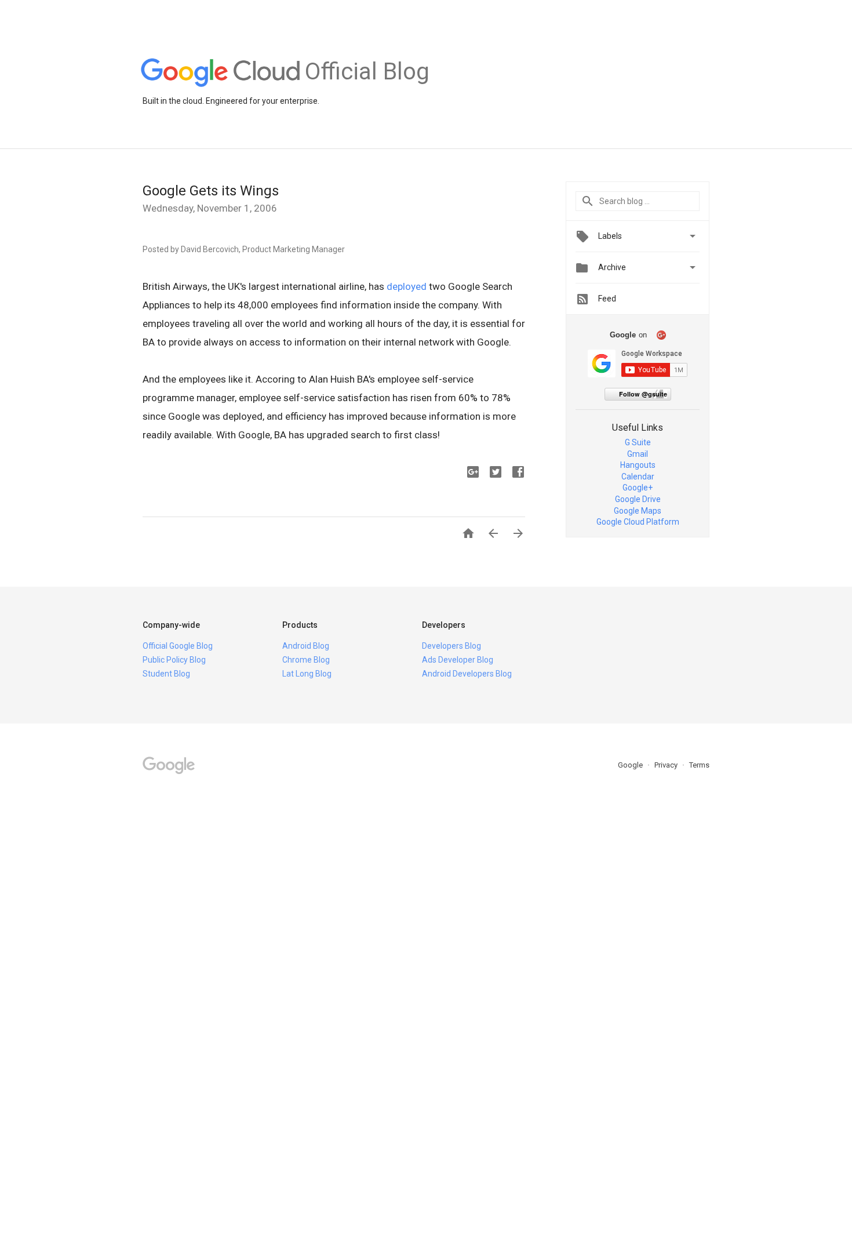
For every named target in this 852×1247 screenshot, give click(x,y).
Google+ (637, 487)
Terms (699, 765)
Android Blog (305, 645)
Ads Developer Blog (457, 659)
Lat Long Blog (307, 673)
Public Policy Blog (174, 659)
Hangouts (638, 465)
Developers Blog (451, 645)
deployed (407, 286)
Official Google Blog (178, 645)
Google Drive (638, 499)
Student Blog (166, 673)
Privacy (666, 765)
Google (631, 765)
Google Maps (637, 510)
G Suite (638, 442)
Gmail (637, 454)
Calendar (637, 476)
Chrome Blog (306, 659)
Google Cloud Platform (637, 521)
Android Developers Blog (467, 673)
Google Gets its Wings (211, 191)
